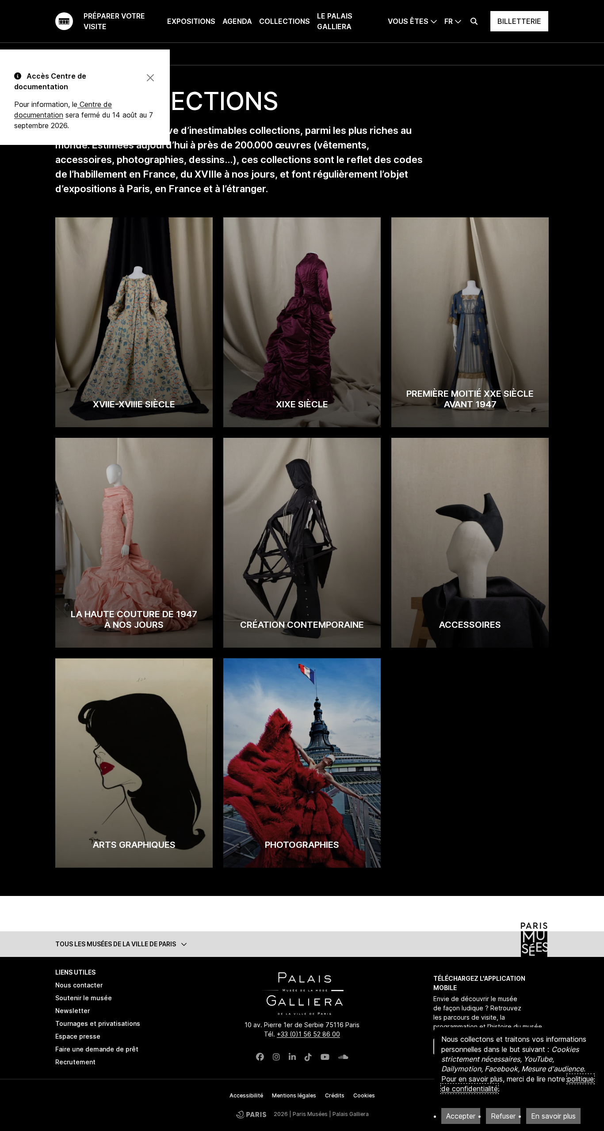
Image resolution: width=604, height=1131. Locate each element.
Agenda (237, 21)
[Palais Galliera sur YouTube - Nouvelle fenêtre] (325, 1057)
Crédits (334, 1095)
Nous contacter (79, 985)
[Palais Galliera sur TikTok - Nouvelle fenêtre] (308, 1057)
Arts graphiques (134, 844)
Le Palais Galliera (334, 21)
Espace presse (77, 1036)
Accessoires (470, 624)
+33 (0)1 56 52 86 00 (308, 1034)
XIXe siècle (302, 404)
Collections (284, 21)
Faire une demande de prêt (96, 1049)
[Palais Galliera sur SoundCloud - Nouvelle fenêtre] (343, 1057)
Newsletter (72, 1010)
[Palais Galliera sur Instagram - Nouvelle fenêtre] (276, 1057)
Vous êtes (408, 21)
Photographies (302, 844)
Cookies (364, 1095)
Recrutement (75, 1062)
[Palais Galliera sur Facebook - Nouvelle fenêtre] (260, 1057)
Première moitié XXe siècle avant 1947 (470, 399)
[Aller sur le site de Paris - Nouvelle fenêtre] (251, 1114)
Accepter (460, 1116)
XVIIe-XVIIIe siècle (134, 404)
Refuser (503, 1116)
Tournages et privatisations (97, 1023)
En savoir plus (553, 1116)
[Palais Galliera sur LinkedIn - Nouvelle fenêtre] (292, 1057)
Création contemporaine (302, 624)
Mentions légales (294, 1095)
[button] (302, 943)
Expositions (191, 21)
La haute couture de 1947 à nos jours (134, 619)
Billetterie (519, 21)
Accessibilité (246, 1095)
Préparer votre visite (114, 21)
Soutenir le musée (83, 998)
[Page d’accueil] (64, 21)
